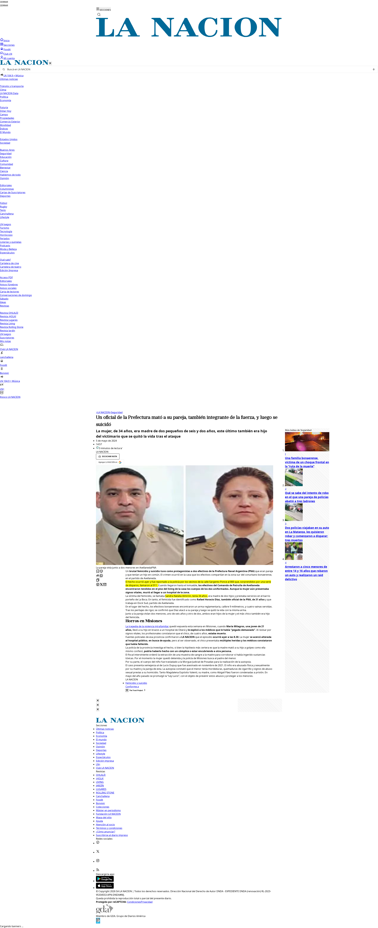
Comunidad (6, 164)
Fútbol (3, 203)
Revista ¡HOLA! (8, 316)
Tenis (3, 210)
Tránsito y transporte (12, 86)
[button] (189, 229)
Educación (6, 157)
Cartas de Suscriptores (12, 192)
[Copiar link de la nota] (98, 580)
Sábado (4, 298)
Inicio (7, 40)
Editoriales (6, 185)
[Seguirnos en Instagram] (98, 861)
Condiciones (134, 902)
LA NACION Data (9, 93)
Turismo (4, 227)
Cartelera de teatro (10, 266)
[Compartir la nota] (98, 576)
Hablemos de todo (10, 174)
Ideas (3, 302)
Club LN (8, 53)
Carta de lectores (9, 291)
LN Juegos (5, 224)
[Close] (98, 701)
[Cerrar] (50, 63)
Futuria (4, 107)
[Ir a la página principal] (189, 36)
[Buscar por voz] (374, 69)
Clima (3, 89)
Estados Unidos (8, 139)
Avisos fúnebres (9, 284)
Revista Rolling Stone (11, 327)
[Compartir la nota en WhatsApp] (101, 576)
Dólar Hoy (5, 111)
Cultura (4, 160)
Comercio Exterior (10, 121)
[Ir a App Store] (105, 887)
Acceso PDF (6, 277)
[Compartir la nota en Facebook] (98, 585)
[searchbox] (187, 69)
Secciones (9, 45)
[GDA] (104, 912)
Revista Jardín (7, 330)
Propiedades (7, 118)
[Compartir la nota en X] (101, 585)
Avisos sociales (8, 288)
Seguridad (6, 153)
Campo (4, 114)
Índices (4, 128)
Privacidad (147, 902)
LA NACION (103, 412)
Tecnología (6, 231)
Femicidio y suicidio (136, 683)
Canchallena (7, 213)
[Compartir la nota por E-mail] (105, 585)
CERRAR (4, 2)
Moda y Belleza (8, 249)
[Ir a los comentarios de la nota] (101, 571)
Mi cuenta (9, 58)
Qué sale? (5, 259)
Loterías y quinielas (10, 242)
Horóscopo (6, 235)
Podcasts (5, 245)
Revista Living (7, 323)
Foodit (7, 49)
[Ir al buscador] (99, 14)
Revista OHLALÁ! (9, 312)
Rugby (3, 206)
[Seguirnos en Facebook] (98, 843)
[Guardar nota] (98, 571)
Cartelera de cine (9, 263)
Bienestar (5, 167)
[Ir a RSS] (98, 870)
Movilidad (5, 125)
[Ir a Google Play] (105, 881)
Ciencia (4, 171)
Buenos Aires (7, 150)
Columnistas (7, 189)
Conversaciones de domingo (16, 295)
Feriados (5, 238)
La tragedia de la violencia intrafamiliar (147, 626)
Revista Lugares (9, 320)
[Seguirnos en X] (98, 852)
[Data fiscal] (98, 922)
